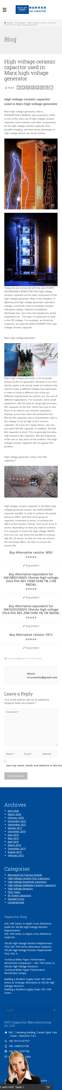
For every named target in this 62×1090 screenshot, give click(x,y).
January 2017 (15, 828)
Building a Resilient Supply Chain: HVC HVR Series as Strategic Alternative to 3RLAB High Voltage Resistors (29, 982)
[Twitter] (23, 87)
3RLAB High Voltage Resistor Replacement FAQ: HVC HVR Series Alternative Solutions (28, 945)
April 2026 (13, 810)
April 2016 (13, 841)
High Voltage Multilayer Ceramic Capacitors (32, 885)
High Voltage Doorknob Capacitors (27, 881)
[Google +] (32, 87)
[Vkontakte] (51, 87)
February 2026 (16, 817)
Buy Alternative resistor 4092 (31, 552)
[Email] (19, 87)
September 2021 (17, 824)
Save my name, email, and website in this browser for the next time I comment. (32, 765)
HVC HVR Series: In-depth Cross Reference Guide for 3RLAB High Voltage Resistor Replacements (27, 927)
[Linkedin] (46, 87)
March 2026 (14, 814)
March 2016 (14, 845)
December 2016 (17, 831)
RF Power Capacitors (19, 895)
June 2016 (13, 834)
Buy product (32, 565)
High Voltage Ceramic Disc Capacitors (29, 878)
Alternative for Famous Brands (25, 875)
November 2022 (17, 821)
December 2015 (17, 848)
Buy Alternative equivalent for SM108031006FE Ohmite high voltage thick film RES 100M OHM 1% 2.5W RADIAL (31, 579)
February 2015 (16, 855)
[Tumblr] (42, 87)
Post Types (37, 658)
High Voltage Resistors (20, 888)
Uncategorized (16, 902)
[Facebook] (28, 87)
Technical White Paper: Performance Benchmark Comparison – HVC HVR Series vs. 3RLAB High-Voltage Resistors (29, 963)
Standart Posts (16, 899)
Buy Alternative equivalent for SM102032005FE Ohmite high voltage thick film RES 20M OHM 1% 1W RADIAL (31, 609)
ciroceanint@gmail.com (18, 658)
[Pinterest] (37, 87)
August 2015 (15, 852)
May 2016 (13, 838)
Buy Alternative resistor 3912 (31, 635)
